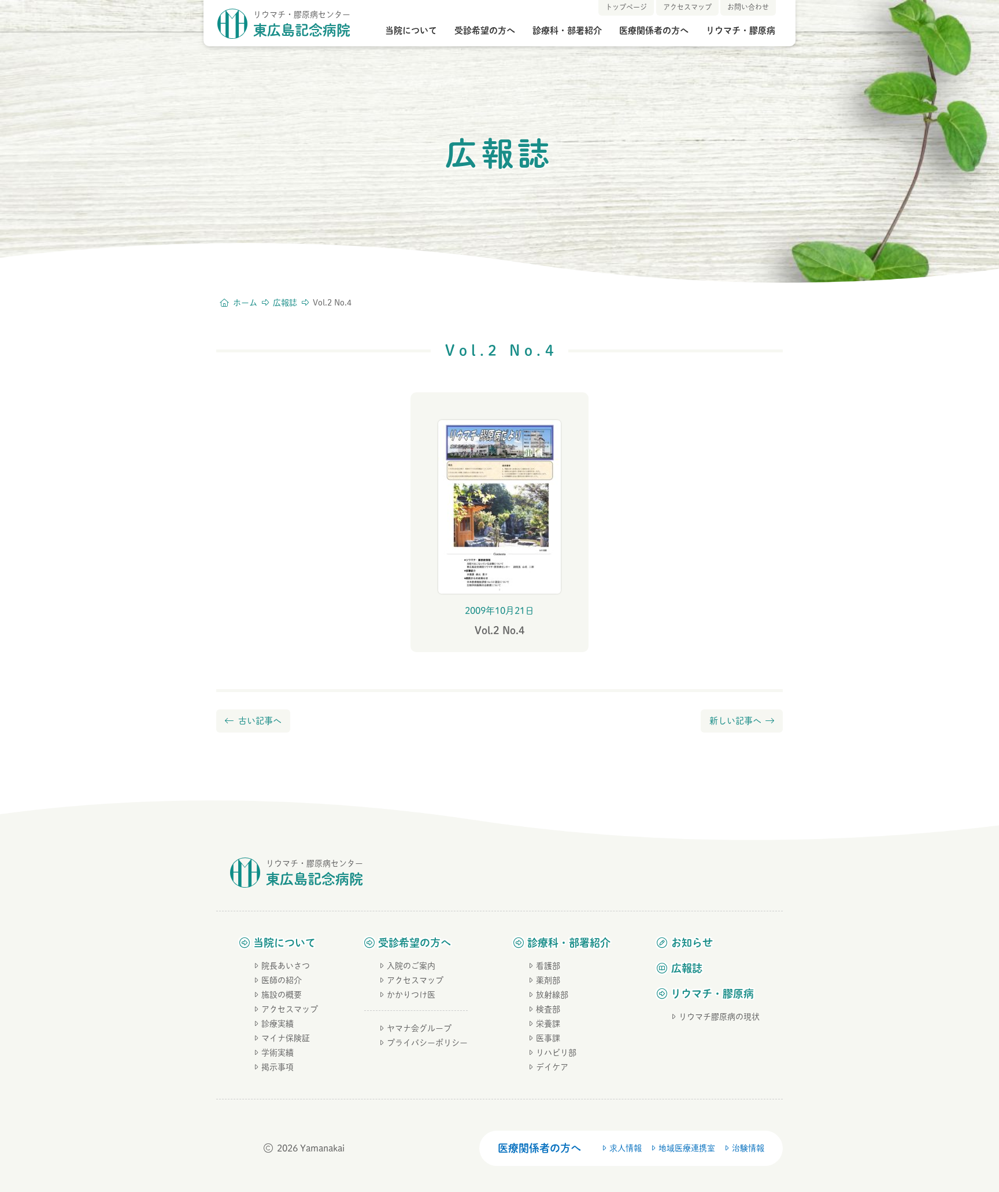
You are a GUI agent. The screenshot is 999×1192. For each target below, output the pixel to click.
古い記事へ (260, 720)
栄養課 (548, 1024)
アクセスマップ (289, 1009)
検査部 (548, 1009)
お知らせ (692, 942)
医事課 (548, 1038)
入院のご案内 (411, 966)
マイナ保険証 (285, 1038)
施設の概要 (281, 995)
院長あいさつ (285, 966)
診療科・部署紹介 (567, 30)
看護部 (548, 966)
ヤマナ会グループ (419, 1028)
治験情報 (748, 1148)
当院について (411, 30)
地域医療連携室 (686, 1148)
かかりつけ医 (411, 995)
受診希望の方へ (484, 30)
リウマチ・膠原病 (740, 30)
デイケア (552, 1067)
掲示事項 (277, 1067)
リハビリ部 (556, 1052)
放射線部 (552, 995)
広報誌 (686, 968)
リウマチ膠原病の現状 (719, 1017)
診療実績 (277, 1024)
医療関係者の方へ (654, 30)
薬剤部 (548, 980)
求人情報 (625, 1148)
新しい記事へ (735, 720)
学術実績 (277, 1052)
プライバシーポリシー (427, 1043)
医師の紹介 (281, 980)
